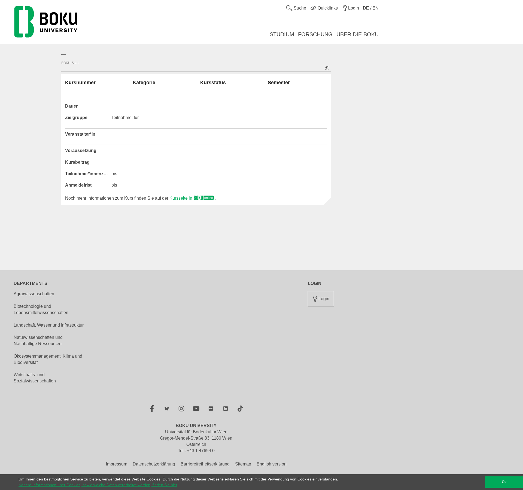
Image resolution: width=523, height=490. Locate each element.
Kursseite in (181, 198)
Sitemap (243, 464)
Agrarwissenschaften (34, 293)
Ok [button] (504, 482)
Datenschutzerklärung (154, 464)
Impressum (116, 464)
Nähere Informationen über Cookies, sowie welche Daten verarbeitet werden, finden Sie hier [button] (98, 485)
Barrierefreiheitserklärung (205, 464)
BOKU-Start (69, 63)
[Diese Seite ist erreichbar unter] (327, 68)
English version (272, 464)
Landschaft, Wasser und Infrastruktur (49, 325)
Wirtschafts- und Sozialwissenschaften (35, 377)
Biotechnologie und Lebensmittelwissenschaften (41, 309)
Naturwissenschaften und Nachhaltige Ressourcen (38, 340)
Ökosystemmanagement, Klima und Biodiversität (48, 359)
